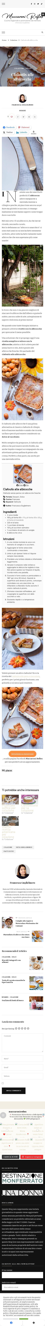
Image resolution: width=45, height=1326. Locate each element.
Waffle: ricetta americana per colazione (8, 832)
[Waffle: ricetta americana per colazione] (10, 821)
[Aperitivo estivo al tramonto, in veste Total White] (37, 1130)
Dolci (28, 68)
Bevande (5, 997)
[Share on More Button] (33, 1323)
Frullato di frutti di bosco (13, 1000)
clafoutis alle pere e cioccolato (26, 676)
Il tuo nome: (7, 1270)
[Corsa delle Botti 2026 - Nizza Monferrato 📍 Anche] (22, 1130)
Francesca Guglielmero (22, 105)
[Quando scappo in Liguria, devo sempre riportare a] (37, 1145)
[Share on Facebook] (11, 1323)
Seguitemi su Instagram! (22, 754)
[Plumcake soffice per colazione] (10, 799)
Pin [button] (27, 485)
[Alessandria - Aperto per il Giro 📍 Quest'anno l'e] (7, 1145)
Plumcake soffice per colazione (9, 808)
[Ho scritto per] (22, 1174)
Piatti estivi (9, 851)
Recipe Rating (8, 1029)
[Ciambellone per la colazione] (29, 799)
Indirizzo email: (9, 1282)
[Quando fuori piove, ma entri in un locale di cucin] (22, 1145)
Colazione (19, 68)
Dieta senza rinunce (24, 847)
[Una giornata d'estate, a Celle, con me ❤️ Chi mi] (7, 1130)
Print (21, 485)
